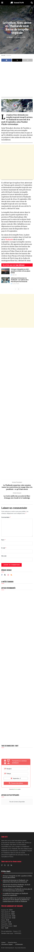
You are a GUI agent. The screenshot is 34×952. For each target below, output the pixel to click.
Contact (3, 942)
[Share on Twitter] (17, 60)
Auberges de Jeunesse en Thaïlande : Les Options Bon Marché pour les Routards (19, 279)
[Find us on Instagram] (8, 575)
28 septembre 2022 (21, 37)
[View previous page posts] (15, 289)
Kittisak (11, 37)
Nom (3, 540)
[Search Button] (32, 2)
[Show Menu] (2, 2)
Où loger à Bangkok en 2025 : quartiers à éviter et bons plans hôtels (20, 271)
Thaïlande (9, 240)
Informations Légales (7, 944)
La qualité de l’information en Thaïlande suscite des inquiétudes (15, 894)
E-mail (3, 548)
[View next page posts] (18, 289)
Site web (3, 556)
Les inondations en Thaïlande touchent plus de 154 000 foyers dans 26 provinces (17, 890)
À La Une (9, 55)
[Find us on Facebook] (1, 575)
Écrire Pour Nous (12, 942)
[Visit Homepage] (17, 2)
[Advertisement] (17, 80)
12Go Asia (16, 789)
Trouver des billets (17, 783)
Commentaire (6, 517)
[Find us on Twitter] (5, 575)
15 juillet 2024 (15, 283)
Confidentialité (19, 944)
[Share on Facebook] (6, 60)
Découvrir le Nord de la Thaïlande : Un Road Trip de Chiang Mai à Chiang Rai (16, 885)
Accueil (3, 55)
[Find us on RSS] (11, 575)
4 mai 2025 (14, 274)
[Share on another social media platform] (28, 60)
